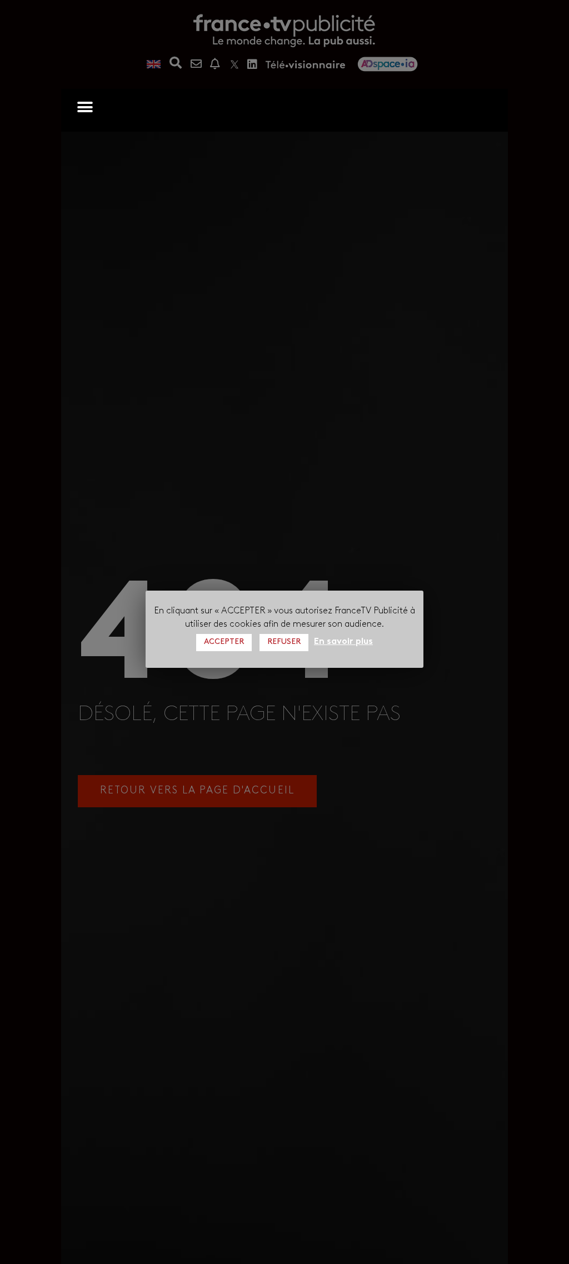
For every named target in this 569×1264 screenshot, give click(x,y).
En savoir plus (343, 641)
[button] (84, 106)
